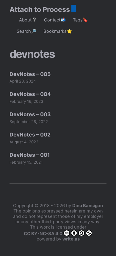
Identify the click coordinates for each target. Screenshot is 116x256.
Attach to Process (40, 9)
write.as (71, 239)
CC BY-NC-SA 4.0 (43, 233)
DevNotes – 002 (30, 134)
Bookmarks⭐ (57, 31)
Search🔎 (26, 31)
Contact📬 (55, 20)
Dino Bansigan (87, 205)
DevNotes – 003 (30, 114)
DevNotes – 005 (30, 74)
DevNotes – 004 (30, 94)
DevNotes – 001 (30, 155)
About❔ (28, 20)
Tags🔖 (80, 20)
